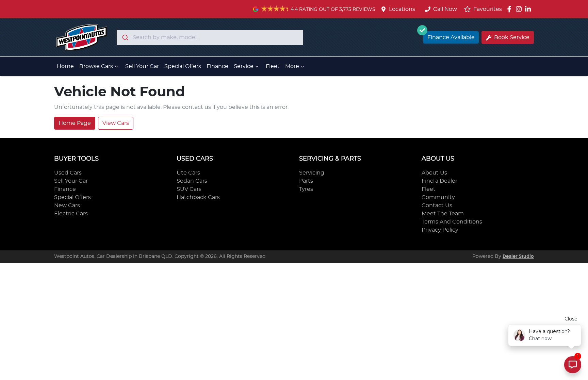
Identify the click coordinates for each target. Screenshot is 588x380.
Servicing (311, 173)
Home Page (75, 123)
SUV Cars (189, 189)
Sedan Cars (192, 181)
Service (244, 66)
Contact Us (437, 205)
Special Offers (182, 66)
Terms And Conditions (452, 222)
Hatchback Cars (198, 197)
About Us (434, 173)
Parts (306, 181)
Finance (217, 66)
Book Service (511, 37)
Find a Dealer (439, 181)
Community (438, 197)
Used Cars (68, 173)
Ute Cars (188, 173)
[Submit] (125, 37)
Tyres (306, 189)
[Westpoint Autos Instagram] (520, 9)
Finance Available (451, 37)
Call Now (445, 9)
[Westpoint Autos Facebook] (510, 9)
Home (65, 66)
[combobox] (210, 37)
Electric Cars (71, 213)
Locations (402, 9)
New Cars (67, 205)
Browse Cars (96, 66)
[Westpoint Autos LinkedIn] (529, 9)
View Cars (115, 123)
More (292, 66)
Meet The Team (443, 213)
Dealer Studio (518, 256)
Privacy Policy (440, 230)
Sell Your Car (142, 66)
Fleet (273, 66)
